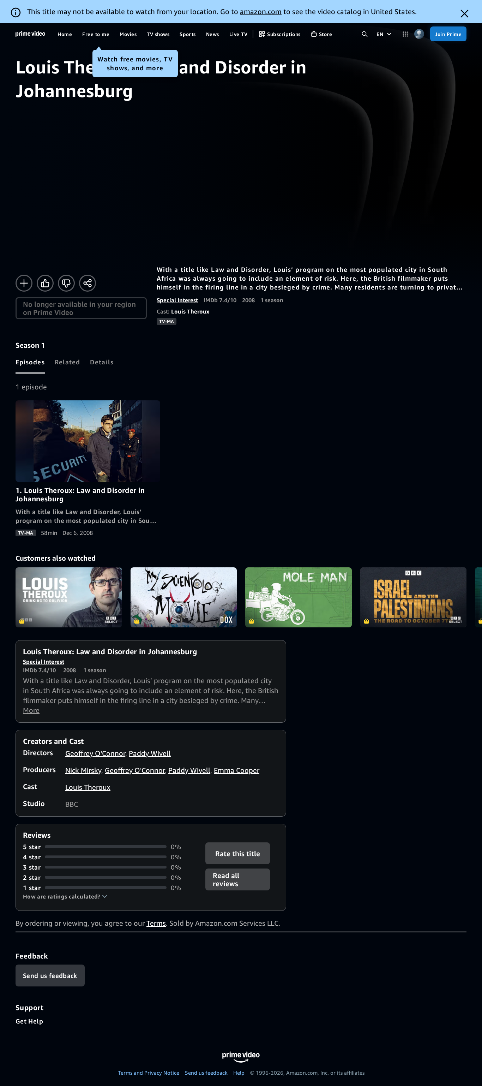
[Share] (87, 283)
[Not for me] (66, 283)
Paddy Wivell (150, 753)
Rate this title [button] (238, 853)
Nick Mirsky (83, 770)
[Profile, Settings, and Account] (419, 34)
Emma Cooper (236, 770)
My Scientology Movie (184, 597)
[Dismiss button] (464, 13)
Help (239, 1072)
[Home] (30, 34)
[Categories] (405, 34)
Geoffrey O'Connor (95, 753)
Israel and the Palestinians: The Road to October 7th (413, 597)
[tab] (30, 362)
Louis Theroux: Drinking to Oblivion (69, 597)
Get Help (29, 1021)
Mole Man (298, 597)
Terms (156, 923)
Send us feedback (206, 1072)
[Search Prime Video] (365, 34)
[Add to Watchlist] (24, 283)
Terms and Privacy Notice (148, 1072)
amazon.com (261, 11)
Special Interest (177, 300)
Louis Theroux (190, 311)
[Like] (45, 283)
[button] (65, 896)
